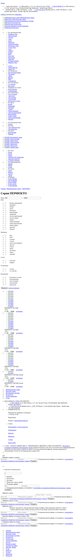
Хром (10, 170)
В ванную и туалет (14, 101)
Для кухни (11, 96)
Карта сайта (12, 443)
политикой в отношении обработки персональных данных (52, 488)
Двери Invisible (14, 139)
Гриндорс (11, 56)
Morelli (10, 164)
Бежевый (11, 107)
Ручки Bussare (12, 185)
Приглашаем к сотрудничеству (18, 427)
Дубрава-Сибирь (13, 61)
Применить (4, 288)
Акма (10, 39)
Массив (10, 77)
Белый (10, 104)
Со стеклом (11, 84)
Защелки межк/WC (14, 159)
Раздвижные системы (13, 393)
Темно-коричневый (14, 117)
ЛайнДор (11, 59)
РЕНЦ (10, 165)
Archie (10, 167)
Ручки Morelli (12, 179)
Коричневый (12, 114)
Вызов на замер (11, 544)
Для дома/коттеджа (14, 127)
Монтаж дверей (11, 547)
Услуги (8, 542)
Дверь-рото (13, 144)
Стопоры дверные (14, 160)
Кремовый (11, 106)
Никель (10, 172)
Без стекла (11, 86)
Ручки (10, 152)
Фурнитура (9, 394)
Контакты (9, 555)
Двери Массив (12, 67)
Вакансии (11, 436)
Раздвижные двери (16, 137)
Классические (12, 89)
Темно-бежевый (13, 111)
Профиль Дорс (12, 34)
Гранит (10, 124)
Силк (9, 49)
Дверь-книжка (14, 142)
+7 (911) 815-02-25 (39, 9)
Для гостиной (12, 94)
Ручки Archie (12, 184)
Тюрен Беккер (12, 36)
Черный (10, 119)
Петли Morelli (12, 180)
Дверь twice (13, 145)
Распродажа (9, 539)
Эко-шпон (11, 74)
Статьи (10, 439)
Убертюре (11, 42)
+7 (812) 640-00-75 (57, 6)
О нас (8, 398)
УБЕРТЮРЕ (26, 189)
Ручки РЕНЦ (12, 182)
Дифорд (10, 51)
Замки (10, 155)
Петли (10, 154)
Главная (3, 189)
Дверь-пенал (14, 140)
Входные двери (11, 391)
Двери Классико (13, 44)
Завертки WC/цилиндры (16, 157)
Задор (10, 41)
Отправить (34, 461)
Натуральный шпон (14, 72)
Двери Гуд (11, 69)
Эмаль (10, 76)
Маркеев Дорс (12, 62)
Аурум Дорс (12, 47)
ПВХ (9, 79)
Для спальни (12, 97)
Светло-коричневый (14, 112)
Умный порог (14, 147)
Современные (12, 91)
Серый (10, 109)
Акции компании (11, 396)
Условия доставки (11, 545)
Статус (10, 66)
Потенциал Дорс (13, 46)
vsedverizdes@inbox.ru (21, 420)
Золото (10, 174)
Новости (11, 433)
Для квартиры (12, 129)
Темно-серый (12, 116)
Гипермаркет (12, 430)
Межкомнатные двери (14, 189)
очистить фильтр (14, 288)
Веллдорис (11, 57)
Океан (10, 52)
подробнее (19, 311)
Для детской (12, 99)
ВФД (9, 54)
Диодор (10, 37)
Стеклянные (12, 81)
